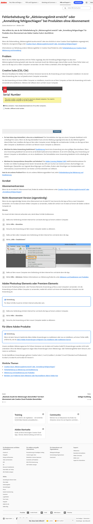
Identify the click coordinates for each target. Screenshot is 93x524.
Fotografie (5, 455)
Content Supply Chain (31, 455)
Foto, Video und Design (15, 2)
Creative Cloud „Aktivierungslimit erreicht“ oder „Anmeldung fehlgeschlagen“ (51, 44)
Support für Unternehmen (79, 460)
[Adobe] (3, 2)
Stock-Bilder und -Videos (8, 469)
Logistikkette (6, 496)
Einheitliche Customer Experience (33, 457)
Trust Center (5, 499)
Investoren (5, 494)
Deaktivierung (40, 149)
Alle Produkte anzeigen (8, 472)
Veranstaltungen (6, 487)
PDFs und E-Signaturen (31, 2)
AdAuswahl (87, 521)
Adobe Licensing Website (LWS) (56, 161)
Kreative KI (5, 452)
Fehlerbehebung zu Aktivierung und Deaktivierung (21, 370)
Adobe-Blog (5, 506)
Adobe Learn (76, 458)
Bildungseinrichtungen (55, 452)
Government (52, 457)
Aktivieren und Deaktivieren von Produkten (74, 277)
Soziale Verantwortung (8, 492)
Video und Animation (7, 459)
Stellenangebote (6, 484)
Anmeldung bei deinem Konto (9, 479)
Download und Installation (79, 453)
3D (3, 464)
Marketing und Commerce (48, 2)
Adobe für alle (6, 504)
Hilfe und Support (65, 2)
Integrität (5, 501)
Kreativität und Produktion (32, 459)
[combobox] (76, 8)
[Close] (72, 520)
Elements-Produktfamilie (8, 467)
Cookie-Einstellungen (77, 521)
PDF (4, 462)
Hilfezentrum (76, 450)
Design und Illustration (8, 457)
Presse (4, 489)
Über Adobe (5, 482)
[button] (86, 2)
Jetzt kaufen (78, 2)
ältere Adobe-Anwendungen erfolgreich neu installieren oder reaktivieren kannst (44, 340)
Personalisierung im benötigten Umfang (35, 452)
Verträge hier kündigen (77, 518)
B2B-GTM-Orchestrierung (32, 462)
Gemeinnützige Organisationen (57, 455)
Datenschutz (86, 518)
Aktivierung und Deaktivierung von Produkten (19, 373)
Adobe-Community (77, 455)
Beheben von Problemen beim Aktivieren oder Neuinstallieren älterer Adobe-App (31, 376)
